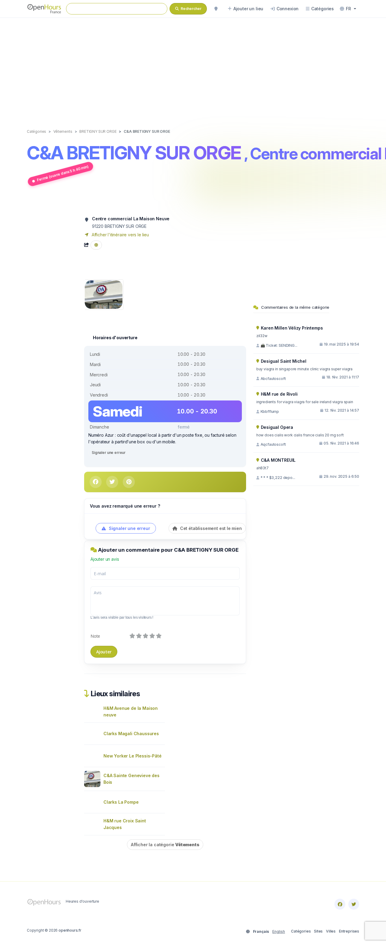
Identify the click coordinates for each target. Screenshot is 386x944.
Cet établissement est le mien (210, 528)
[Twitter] (353, 904)
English (278, 931)
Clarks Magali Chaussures (131, 733)
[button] (348, 8)
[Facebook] (339, 904)
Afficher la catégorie (165, 844)
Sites (318, 931)
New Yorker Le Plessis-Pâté (132, 755)
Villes (331, 931)
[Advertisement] (193, 67)
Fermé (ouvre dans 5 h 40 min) (62, 173)
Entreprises (349, 931)
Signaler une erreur (108, 452)
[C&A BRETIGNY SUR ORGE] (103, 294)
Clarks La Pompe (120, 802)
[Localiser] (216, 8)
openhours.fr (70, 930)
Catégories (301, 931)
